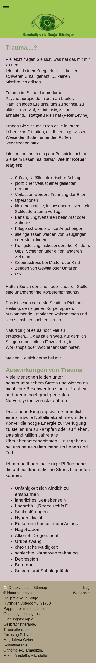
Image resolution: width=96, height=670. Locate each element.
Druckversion (19, 588)
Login (88, 588)
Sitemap (40, 588)
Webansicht (83, 593)
